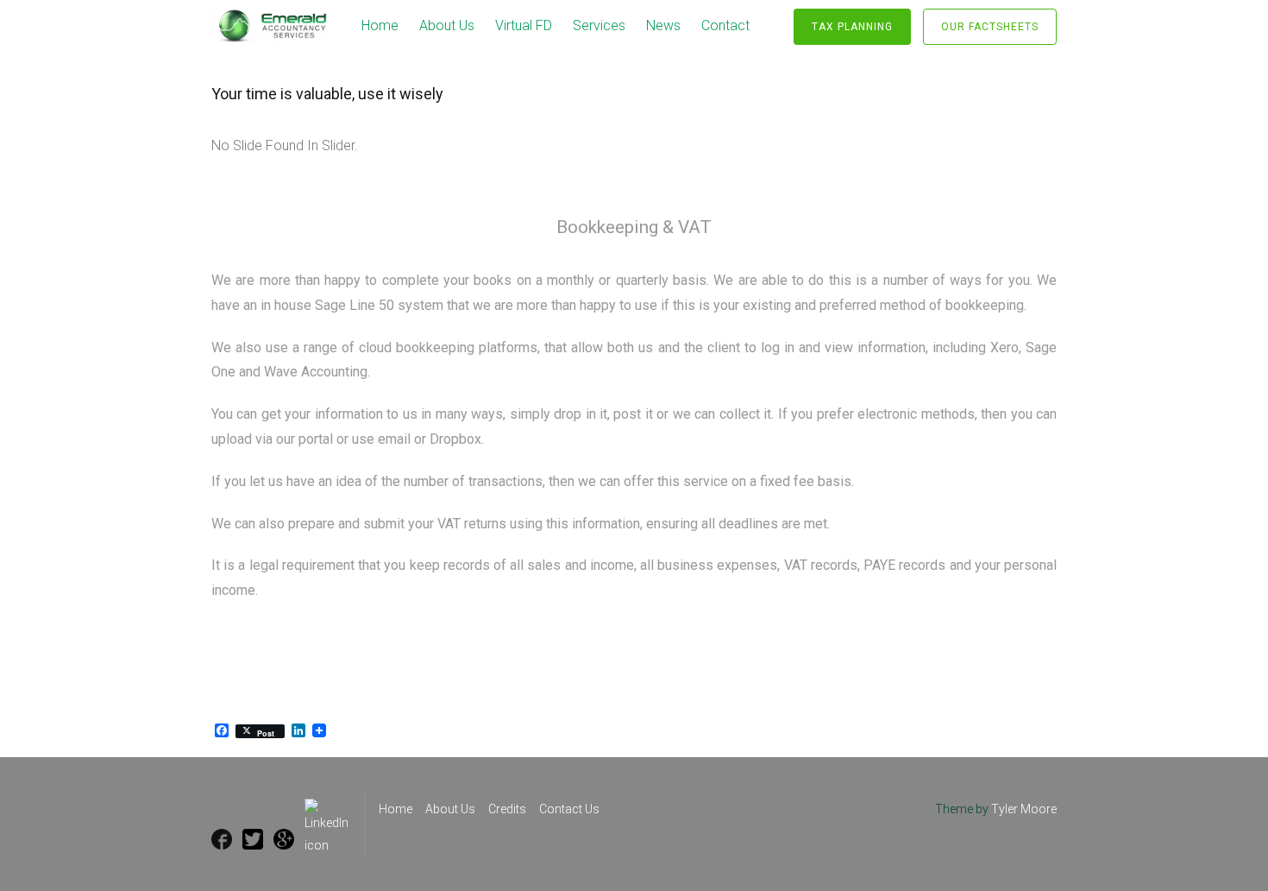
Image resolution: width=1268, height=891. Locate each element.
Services (599, 25)
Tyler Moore (1024, 809)
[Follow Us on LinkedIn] (326, 809)
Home (380, 25)
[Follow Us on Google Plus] (283, 839)
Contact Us (569, 809)
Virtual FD (523, 25)
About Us (446, 25)
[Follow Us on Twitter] (252, 839)
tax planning (852, 27)
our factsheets (990, 27)
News (663, 25)
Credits (507, 809)
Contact (725, 25)
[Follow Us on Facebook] (221, 839)
